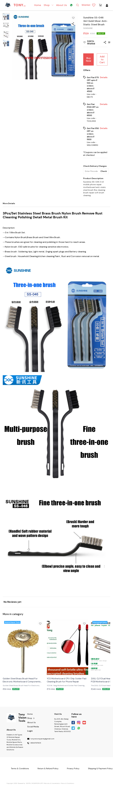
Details (103, 77)
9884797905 (35, 743)
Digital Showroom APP (34, 783)
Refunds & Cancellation (52, 783)
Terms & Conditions (67, 783)
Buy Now (88, 59)
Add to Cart (102, 59)
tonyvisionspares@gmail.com (42, 739)
